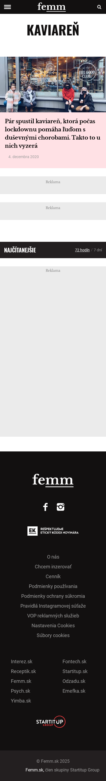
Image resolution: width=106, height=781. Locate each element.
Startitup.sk (75, 671)
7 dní (98, 250)
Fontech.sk (74, 661)
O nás (53, 557)
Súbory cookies (53, 635)
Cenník (53, 576)
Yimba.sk (21, 701)
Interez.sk (21, 661)
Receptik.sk (23, 671)
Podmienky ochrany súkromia (53, 596)
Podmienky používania (53, 586)
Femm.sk (21, 681)
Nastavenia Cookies (53, 625)
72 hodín (82, 250)
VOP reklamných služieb (53, 616)
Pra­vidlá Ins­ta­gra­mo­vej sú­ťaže (53, 606)
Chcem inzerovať (53, 566)
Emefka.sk (74, 691)
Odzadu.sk (74, 681)
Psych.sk (20, 691)
